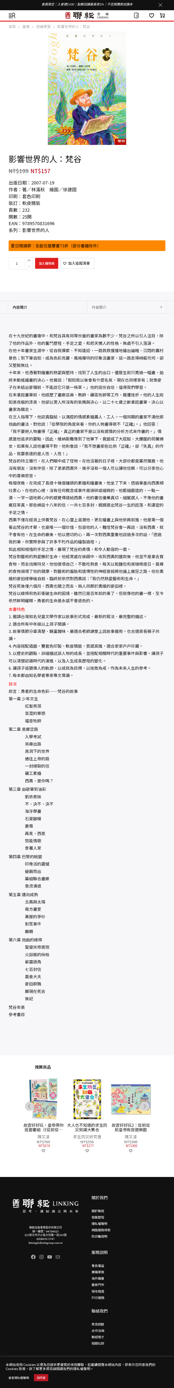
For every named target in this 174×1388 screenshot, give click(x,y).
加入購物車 (47, 263)
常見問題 (98, 1324)
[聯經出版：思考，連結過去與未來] (87, 15)
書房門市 (98, 1284)
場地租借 (98, 1291)
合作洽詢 (98, 1330)
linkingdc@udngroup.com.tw (46, 1243)
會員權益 (98, 1265)
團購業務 (98, 1272)
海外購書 (98, 1278)
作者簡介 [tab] (99, 307)
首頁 (12, 26)
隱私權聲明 (99, 1223)
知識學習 (43, 26)
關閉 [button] (160, 5)
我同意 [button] (41, 1378)
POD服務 (98, 1297)
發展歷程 (98, 1217)
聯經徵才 (98, 1337)
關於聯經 (98, 1211)
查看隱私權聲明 (18, 1378)
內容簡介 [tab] (20, 307)
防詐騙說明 (99, 1236)
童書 (26, 26)
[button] (77, 263)
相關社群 (98, 1343)
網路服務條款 (101, 1230)
